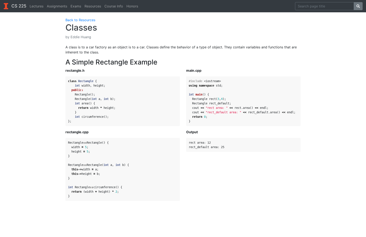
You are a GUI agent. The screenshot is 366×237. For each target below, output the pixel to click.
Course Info (113, 6)
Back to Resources (80, 20)
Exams (76, 6)
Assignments (57, 6)
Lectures (36, 6)
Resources (93, 6)
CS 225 (18, 5)
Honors (132, 6)
